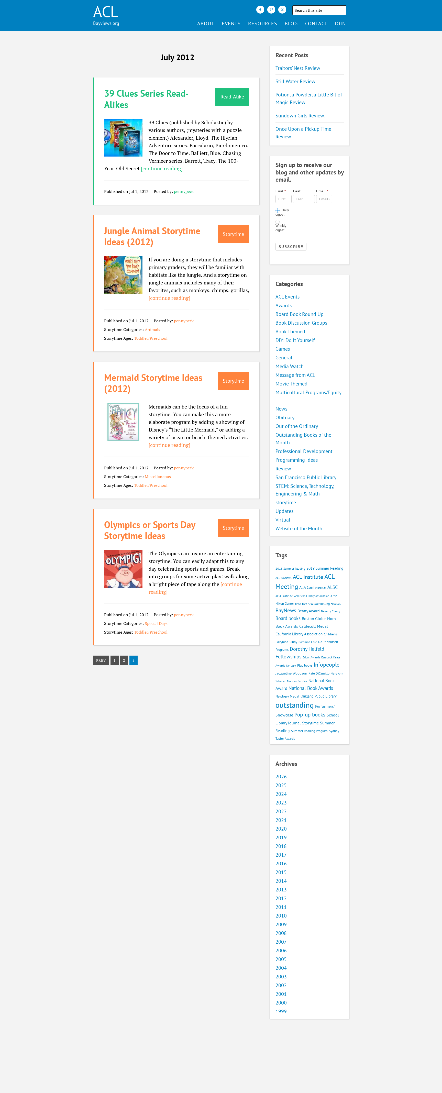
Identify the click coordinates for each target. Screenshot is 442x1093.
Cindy (293, 642)
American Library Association (311, 596)
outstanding (294, 705)
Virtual (282, 519)
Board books (288, 618)
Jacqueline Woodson (291, 673)
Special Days (156, 623)
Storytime (310, 722)
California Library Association (299, 634)
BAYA (298, 603)
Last (297, 191)
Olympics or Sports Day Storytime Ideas (149, 530)
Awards (283, 305)
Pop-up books (309, 714)
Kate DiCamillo (318, 673)
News (281, 408)
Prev (101, 660)
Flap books (304, 665)
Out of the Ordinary (296, 426)
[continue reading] (162, 168)
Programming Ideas (296, 460)
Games (282, 349)
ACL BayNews (283, 578)
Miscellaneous (158, 476)
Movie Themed (291, 383)
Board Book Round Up (299, 314)
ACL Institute (308, 576)
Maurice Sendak (297, 681)
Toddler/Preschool (151, 338)
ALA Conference (312, 587)
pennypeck (184, 191)
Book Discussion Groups (301, 322)
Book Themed (290, 331)
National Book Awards (311, 688)
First (280, 191)
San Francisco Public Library (305, 477)
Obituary (284, 417)
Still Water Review (295, 81)
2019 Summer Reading (324, 568)
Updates (284, 511)
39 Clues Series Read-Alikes (146, 98)
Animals (152, 329)
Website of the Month (298, 528)
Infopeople (326, 664)
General (283, 357)
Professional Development (304, 451)
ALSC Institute (284, 596)
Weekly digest (280, 228)
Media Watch (289, 366)
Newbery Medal (287, 696)
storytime (285, 502)
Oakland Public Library (319, 696)
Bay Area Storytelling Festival (321, 603)
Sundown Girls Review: (300, 115)
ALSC (332, 587)
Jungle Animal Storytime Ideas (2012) (152, 236)
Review (283, 468)
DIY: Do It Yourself (295, 340)
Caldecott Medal (313, 626)
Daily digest (282, 212)
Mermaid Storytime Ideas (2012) (153, 382)
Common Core (308, 642)
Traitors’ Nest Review (297, 68)
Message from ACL (295, 375)
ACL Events (287, 296)
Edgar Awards (311, 657)
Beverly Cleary (330, 611)
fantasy (291, 665)
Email (322, 191)
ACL (105, 11)
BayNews (285, 610)
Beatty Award (308, 610)
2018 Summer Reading (290, 568)
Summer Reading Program (309, 731)
